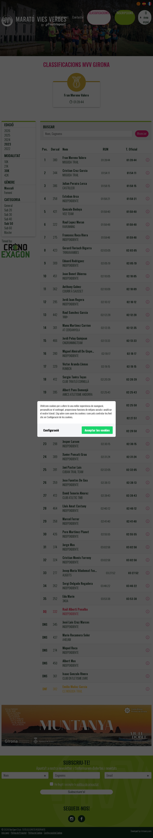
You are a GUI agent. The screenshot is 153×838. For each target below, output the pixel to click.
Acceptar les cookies (97, 430)
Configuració (51, 430)
